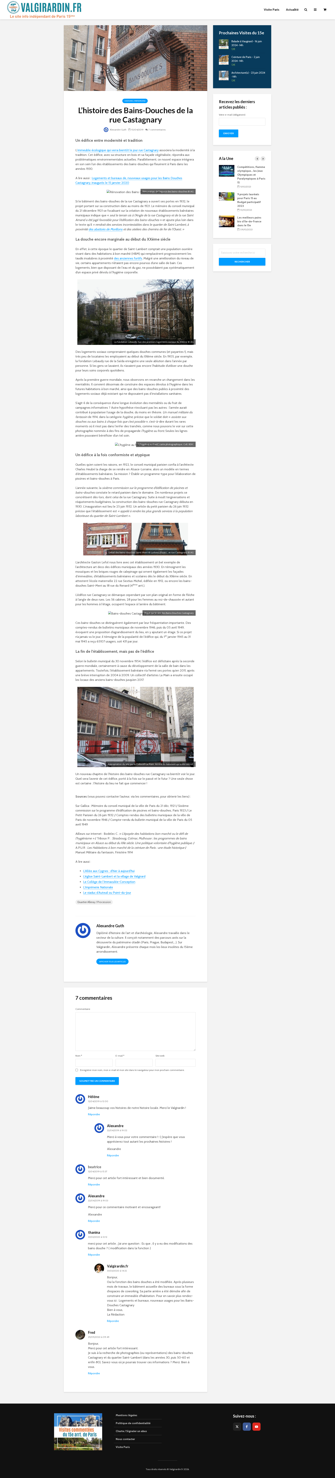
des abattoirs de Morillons (106, 229)
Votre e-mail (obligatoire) (232, 115)
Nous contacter (125, 1439)
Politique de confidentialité (133, 1423)
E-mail (120, 1056)
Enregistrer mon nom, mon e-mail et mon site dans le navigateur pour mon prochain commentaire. (132, 1070)
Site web (159, 1056)
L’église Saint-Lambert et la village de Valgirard (114, 876)
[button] (326, 5)
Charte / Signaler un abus (131, 1431)
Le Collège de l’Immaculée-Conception (109, 882)
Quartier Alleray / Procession (94, 902)
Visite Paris (123, 1447)
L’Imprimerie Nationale (98, 887)
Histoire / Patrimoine (135, 101)
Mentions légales (126, 1415)
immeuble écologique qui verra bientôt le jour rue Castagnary (118, 150)
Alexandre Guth (117, 129)
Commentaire (82, 1009)
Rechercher (242, 261)
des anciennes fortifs (128, 258)
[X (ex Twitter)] (237, 1427)
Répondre (94, 1114)
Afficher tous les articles (112, 961)
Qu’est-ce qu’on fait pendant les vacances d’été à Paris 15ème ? (261, 170)
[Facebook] (247, 1427)
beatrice (94, 1167)
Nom (78, 1056)
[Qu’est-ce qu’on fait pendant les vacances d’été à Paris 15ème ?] (237, 168)
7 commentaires (157, 129)
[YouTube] (256, 1427)
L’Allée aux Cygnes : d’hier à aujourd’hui (109, 871)
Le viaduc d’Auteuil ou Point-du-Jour (107, 892)
